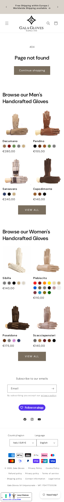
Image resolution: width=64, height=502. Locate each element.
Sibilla (7, 278)
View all (32, 209)
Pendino (39, 141)
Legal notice (54, 479)
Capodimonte (42, 189)
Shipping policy (14, 479)
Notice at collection (12, 499)
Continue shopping (32, 70)
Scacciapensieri (44, 335)
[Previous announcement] (6, 7)
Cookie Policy (52, 468)
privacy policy (48, 395)
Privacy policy (32, 473)
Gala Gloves (19, 468)
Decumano (10, 141)
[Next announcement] (57, 7)
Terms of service (50, 473)
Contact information (35, 479)
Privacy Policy (35, 468)
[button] (7, 23)
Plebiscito (40, 278)
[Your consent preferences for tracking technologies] (6, 496)
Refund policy (15, 473)
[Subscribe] (52, 389)
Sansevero (10, 189)
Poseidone (10, 335)
